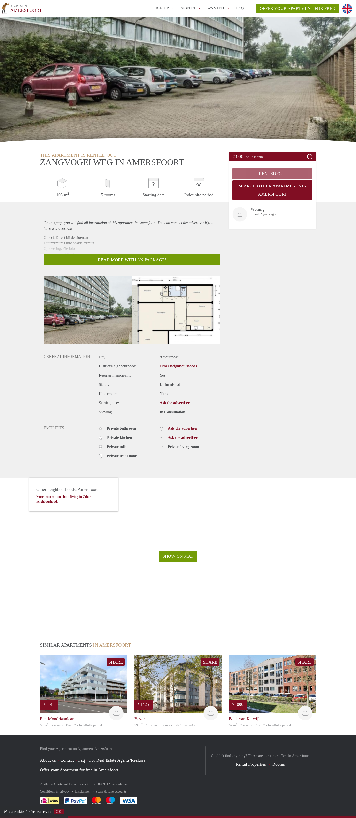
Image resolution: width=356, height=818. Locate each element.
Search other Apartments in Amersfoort (273, 190)
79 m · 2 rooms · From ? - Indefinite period (165, 725)
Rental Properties (251, 764)
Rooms (278, 764)
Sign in (188, 8)
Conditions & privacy (55, 791)
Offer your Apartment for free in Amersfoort (79, 769)
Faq (81, 760)
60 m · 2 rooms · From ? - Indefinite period (71, 725)
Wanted (215, 8)
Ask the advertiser (175, 403)
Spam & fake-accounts (110, 791)
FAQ (240, 8)
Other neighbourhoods (178, 366)
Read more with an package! (132, 259)
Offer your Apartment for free (297, 8)
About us (48, 760)
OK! (59, 812)
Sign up (161, 8)
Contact (67, 760)
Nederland (122, 784)
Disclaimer (83, 791)
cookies (19, 812)
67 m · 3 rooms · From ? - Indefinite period (260, 725)
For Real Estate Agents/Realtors (117, 760)
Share (115, 662)
